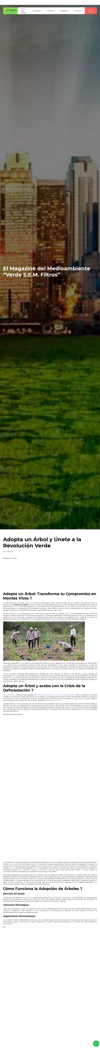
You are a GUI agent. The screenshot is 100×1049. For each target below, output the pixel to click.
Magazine (64, 11)
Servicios (50, 11)
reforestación (55, 700)
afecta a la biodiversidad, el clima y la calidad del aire (54, 695)
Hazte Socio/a (90, 11)
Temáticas (36, 11)
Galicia (16, 606)
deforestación (10, 695)
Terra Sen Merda (23, 11)
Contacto (77, 11)
